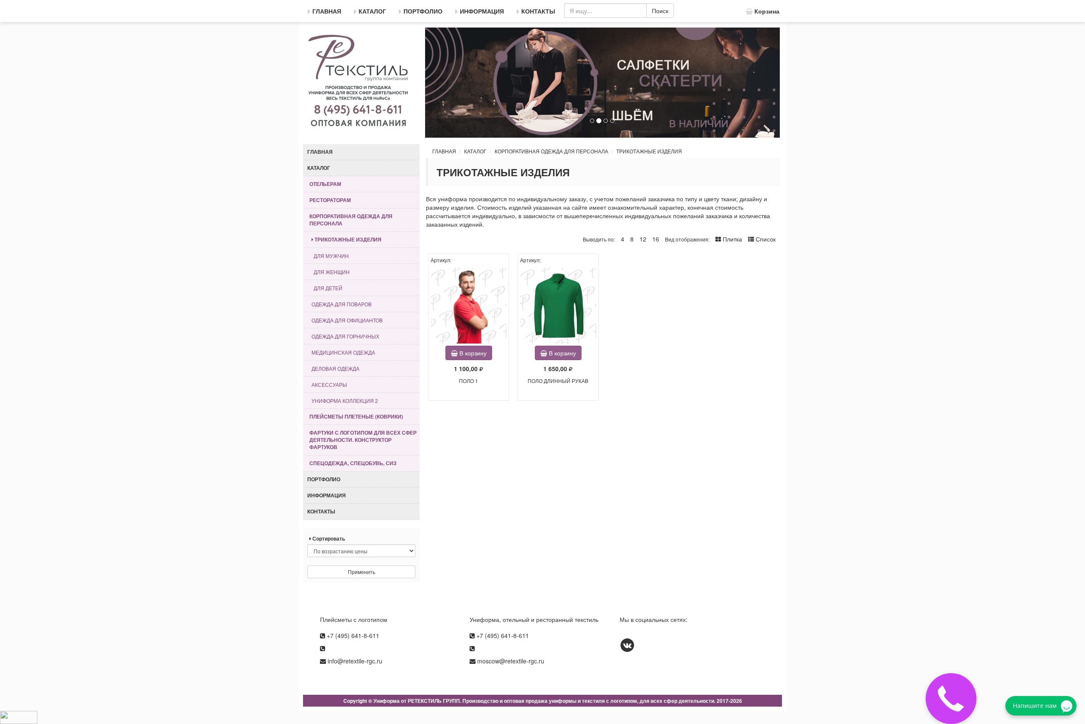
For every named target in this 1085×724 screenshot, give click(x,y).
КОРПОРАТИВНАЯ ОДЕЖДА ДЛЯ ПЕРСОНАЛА (551, 151)
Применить (361, 571)
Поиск (660, 10)
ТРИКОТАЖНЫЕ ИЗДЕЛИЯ (649, 151)
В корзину (472, 353)
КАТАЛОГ (475, 151)
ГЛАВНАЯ (444, 151)
